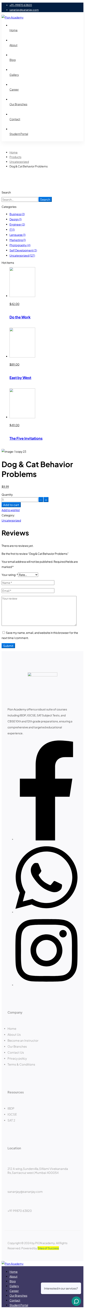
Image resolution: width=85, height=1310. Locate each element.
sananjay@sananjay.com (25, 1191)
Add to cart (11, 505)
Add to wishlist (11, 510)
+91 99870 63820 (20, 1210)
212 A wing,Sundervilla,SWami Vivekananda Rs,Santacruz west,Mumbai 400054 (38, 1170)
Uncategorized (19, 161)
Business (17, 214)
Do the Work (19, 317)
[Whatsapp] (46, 912)
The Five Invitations (25, 438)
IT (12, 229)
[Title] (46, 985)
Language (17, 234)
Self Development (23, 250)
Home (13, 152)
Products (15, 157)
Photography (19, 245)
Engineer (17, 224)
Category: (8, 515)
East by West (20, 377)
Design (15, 219)
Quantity (7, 494)
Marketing (17, 240)
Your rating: (10, 574)
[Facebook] (46, 839)
